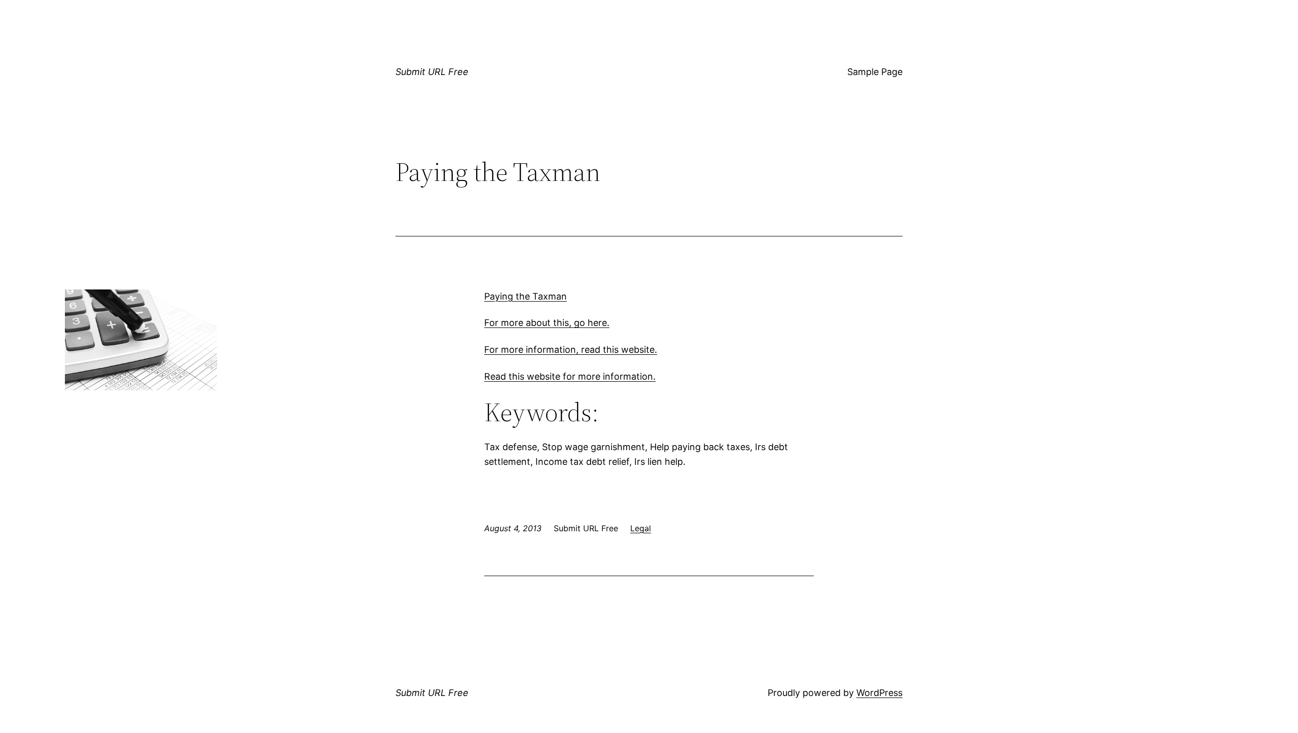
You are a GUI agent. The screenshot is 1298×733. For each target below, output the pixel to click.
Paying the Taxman (525, 296)
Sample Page (875, 71)
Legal (640, 528)
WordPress (879, 692)
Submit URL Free (431, 71)
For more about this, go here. (546, 322)
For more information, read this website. (570, 349)
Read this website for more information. (570, 376)
